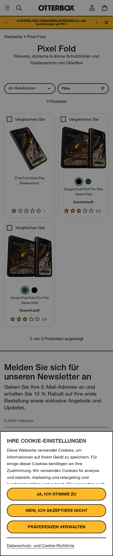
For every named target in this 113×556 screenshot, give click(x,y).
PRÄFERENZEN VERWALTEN (56, 526)
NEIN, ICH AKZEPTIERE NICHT (56, 510)
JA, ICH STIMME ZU (56, 494)
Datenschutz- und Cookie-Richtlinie (40, 545)
